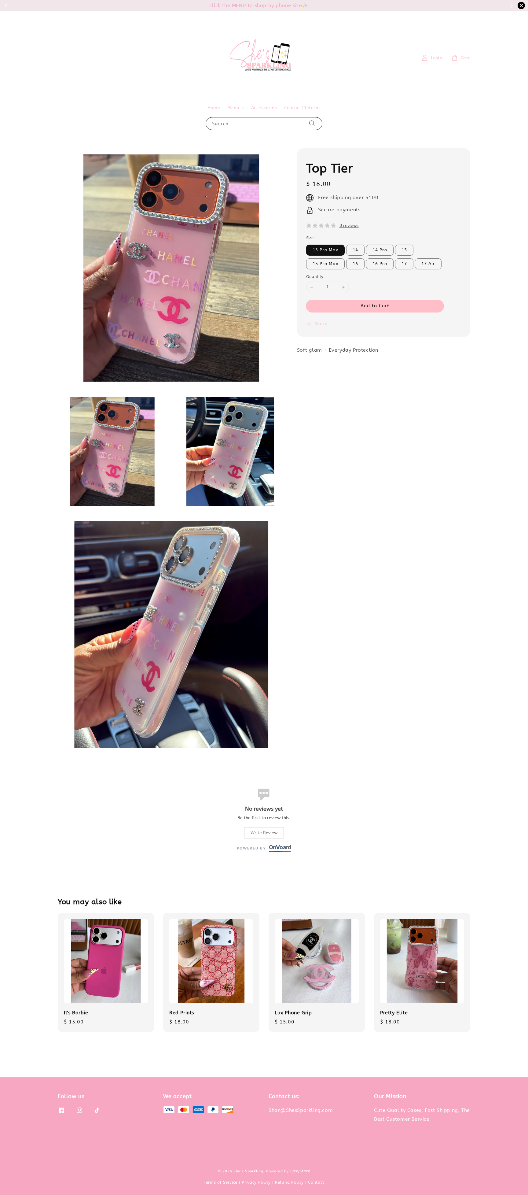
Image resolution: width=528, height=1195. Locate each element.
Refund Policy (289, 1182)
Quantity (315, 277)
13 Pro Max (325, 250)
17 (404, 264)
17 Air (428, 264)
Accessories (264, 107)
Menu (233, 107)
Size (310, 238)
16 (355, 264)
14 (355, 250)
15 (404, 250)
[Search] (312, 123)
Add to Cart (375, 306)
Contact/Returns (302, 107)
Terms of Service (220, 1182)
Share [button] (321, 324)
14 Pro (379, 250)
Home (213, 107)
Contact (316, 1182)
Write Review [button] (264, 832)
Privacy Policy (256, 1182)
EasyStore (300, 1171)
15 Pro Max (325, 264)
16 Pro (379, 264)
